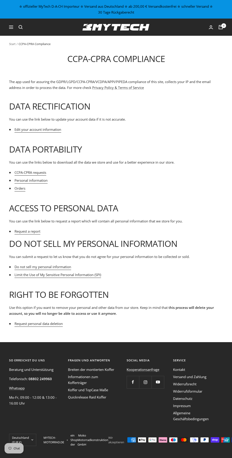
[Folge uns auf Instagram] (145, 382)
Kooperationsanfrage (143, 369)
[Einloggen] (211, 27)
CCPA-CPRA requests (30, 172)
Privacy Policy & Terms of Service (118, 87)
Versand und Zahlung (189, 377)
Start (12, 44)
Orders (19, 188)
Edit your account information (37, 129)
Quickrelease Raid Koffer (87, 397)
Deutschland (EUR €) (20, 440)
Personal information (31, 180)
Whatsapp (17, 388)
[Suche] (21, 27)
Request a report (27, 231)
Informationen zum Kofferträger (83, 380)
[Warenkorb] (220, 27)
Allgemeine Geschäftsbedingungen (191, 416)
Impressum (182, 405)
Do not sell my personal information (42, 267)
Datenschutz (182, 398)
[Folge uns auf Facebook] (133, 382)
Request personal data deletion (38, 323)
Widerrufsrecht (184, 384)
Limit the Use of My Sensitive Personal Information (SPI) (57, 274)
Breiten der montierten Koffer (91, 369)
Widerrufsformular (187, 391)
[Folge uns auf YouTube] (158, 382)
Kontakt (179, 369)
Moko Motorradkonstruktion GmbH (92, 439)
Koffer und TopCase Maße (88, 390)
